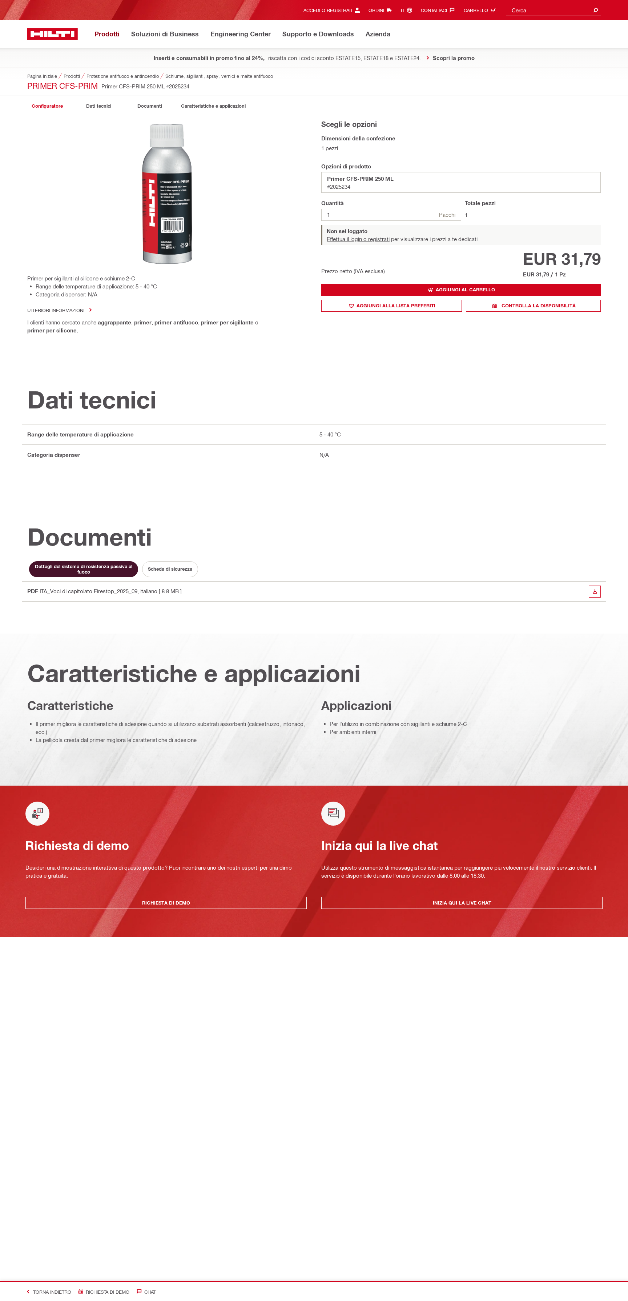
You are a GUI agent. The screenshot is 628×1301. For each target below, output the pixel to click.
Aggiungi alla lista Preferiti (396, 305)
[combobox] (553, 10)
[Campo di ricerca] (595, 10)
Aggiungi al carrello (465, 289)
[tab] (47, 106)
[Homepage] (52, 34)
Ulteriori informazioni (55, 310)
